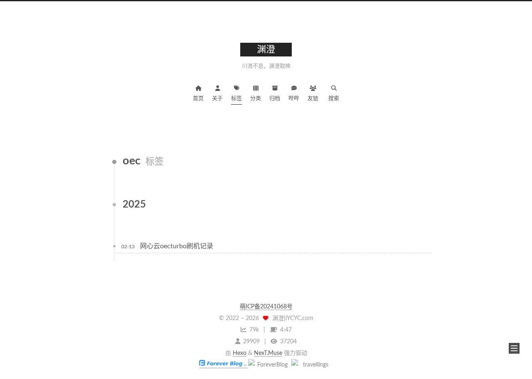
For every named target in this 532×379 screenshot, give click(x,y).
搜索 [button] (333, 98)
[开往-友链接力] (312, 365)
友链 (313, 98)
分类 (255, 98)
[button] (514, 348)
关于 (217, 98)
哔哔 (293, 98)
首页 (198, 98)
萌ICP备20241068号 (266, 307)
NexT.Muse (268, 353)
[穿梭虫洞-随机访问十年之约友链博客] (269, 365)
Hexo (239, 353)
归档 (274, 98)
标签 (236, 98)
